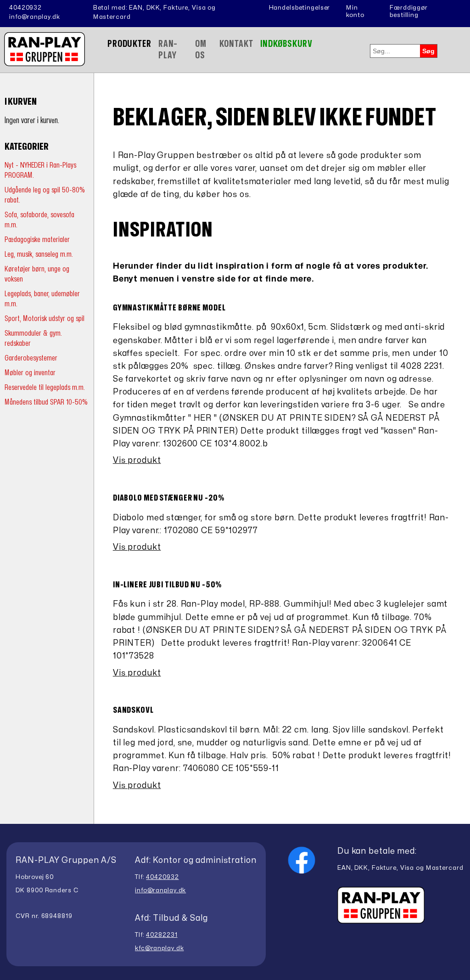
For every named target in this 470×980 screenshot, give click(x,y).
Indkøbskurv (286, 43)
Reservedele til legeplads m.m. (45, 387)
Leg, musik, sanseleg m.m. (39, 254)
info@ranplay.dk (34, 17)
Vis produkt (137, 460)
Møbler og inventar (30, 373)
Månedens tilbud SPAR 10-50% (46, 402)
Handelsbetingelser (299, 8)
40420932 (25, 8)
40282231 (161, 935)
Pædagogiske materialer (37, 239)
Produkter (129, 43)
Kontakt (236, 43)
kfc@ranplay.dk (159, 948)
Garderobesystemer (31, 358)
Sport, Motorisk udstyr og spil (44, 318)
